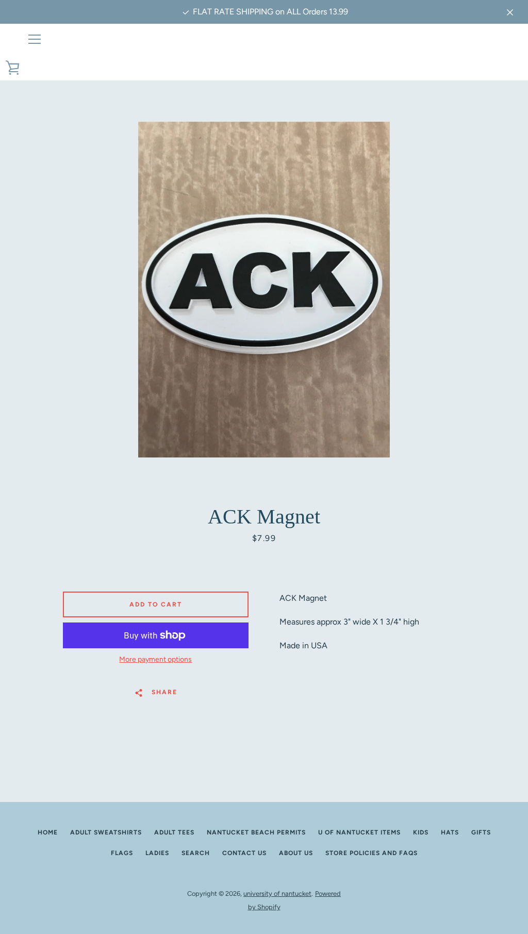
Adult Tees (174, 832)
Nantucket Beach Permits (256, 832)
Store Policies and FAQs (371, 853)
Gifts (481, 832)
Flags (122, 853)
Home (48, 832)
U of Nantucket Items (359, 832)
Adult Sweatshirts (106, 832)
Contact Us (244, 853)
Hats (450, 832)
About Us (296, 853)
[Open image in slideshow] (264, 289)
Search (196, 853)
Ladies (157, 853)
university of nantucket (277, 893)
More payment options (155, 659)
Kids (420, 832)
